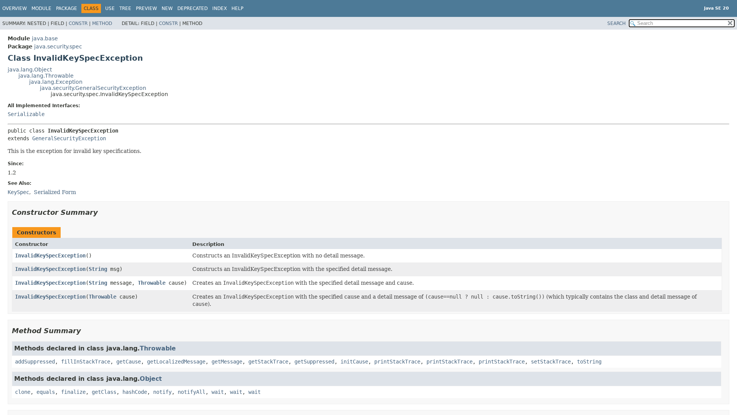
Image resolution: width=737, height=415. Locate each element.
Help (237, 8)
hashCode (134, 392)
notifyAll (191, 392)
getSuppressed (314, 362)
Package (66, 8)
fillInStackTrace (85, 362)
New (167, 8)
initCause (354, 362)
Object (151, 378)
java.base (45, 38)
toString (589, 362)
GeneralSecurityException (69, 138)
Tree (125, 8)
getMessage (227, 362)
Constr (78, 23)
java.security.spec (58, 46)
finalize (73, 392)
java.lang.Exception (56, 82)
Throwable (151, 283)
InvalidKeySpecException (50, 255)
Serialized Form (55, 192)
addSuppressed (35, 362)
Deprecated (192, 8)
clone (22, 392)
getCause (128, 362)
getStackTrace (268, 362)
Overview (14, 8)
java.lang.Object (30, 69)
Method (102, 23)
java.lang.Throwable (46, 76)
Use (110, 8)
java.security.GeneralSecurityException (93, 88)
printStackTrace (397, 362)
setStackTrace (551, 362)
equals (45, 392)
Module (41, 8)
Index (219, 8)
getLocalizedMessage (176, 362)
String (98, 269)
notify (162, 392)
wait (218, 392)
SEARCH (616, 23)
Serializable (26, 114)
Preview (146, 8)
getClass (104, 392)
